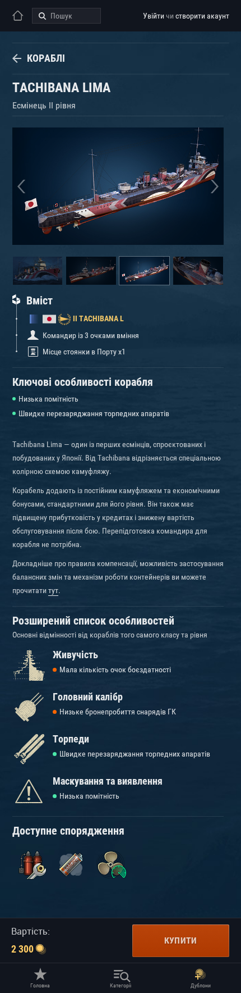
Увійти (153, 15)
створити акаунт (202, 15)
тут (53, 590)
